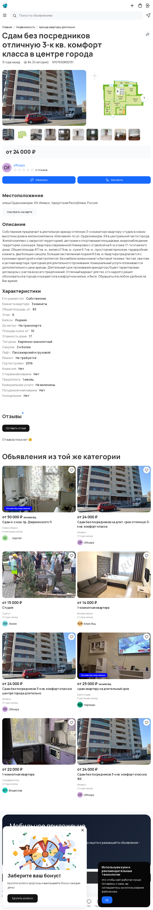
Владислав (15, 790)
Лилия (13, 623)
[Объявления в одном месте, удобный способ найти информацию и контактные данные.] (5, 5)
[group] (44, 98)
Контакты (117, 180)
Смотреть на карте (19, 212)
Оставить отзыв (16, 428)
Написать (42, 180)
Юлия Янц (90, 623)
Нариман (89, 705)
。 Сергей (15, 538)
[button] (144, 98)
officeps (19, 165)
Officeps (89, 542)
